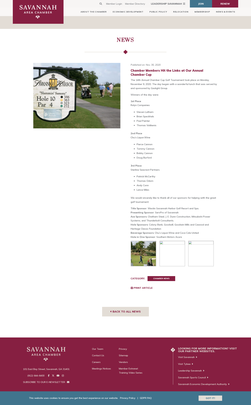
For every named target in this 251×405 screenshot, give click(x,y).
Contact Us (98, 355)
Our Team (97, 348)
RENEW (225, 3)
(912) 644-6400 (35, 375)
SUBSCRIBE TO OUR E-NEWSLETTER (44, 382)
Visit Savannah (186, 357)
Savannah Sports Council (192, 377)
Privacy (123, 348)
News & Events (225, 11)
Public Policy (158, 11)
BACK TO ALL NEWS (126, 311)
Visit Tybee (184, 364)
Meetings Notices (101, 368)
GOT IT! (210, 398)
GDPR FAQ (146, 398)
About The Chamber (94, 11)
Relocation (180, 11)
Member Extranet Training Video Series (130, 370)
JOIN (201, 3)
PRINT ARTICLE (143, 287)
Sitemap (123, 355)
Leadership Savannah (166, 3)
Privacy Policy (127, 398)
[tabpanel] (77, 95)
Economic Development (128, 11)
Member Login (114, 3)
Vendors (123, 362)
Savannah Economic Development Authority (202, 384)
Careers (96, 362)
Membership (202, 11)
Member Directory (135, 3)
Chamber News (161, 278)
